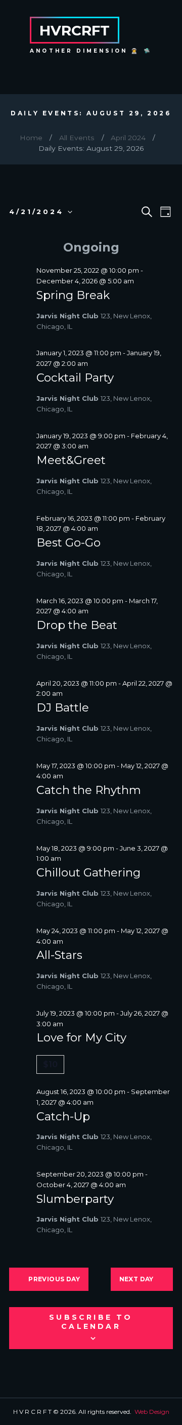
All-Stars (59, 955)
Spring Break (73, 295)
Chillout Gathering (88, 872)
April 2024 (128, 138)
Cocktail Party (75, 377)
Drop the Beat (76, 625)
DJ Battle (62, 707)
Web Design (151, 1411)
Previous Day (54, 1279)
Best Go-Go (68, 542)
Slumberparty (75, 1199)
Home (31, 138)
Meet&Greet (71, 460)
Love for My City (81, 1037)
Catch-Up (63, 1116)
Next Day (136, 1279)
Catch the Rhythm (88, 790)
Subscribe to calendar (90, 1322)
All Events (77, 138)
